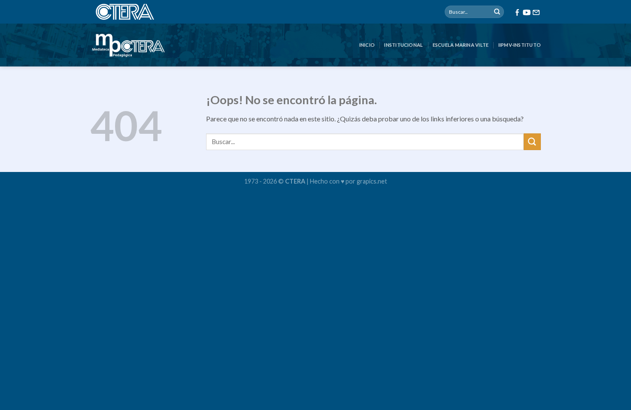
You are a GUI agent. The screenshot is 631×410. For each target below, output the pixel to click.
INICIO (367, 45)
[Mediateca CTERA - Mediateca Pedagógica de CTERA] (128, 45)
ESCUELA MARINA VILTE (460, 45)
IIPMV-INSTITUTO (519, 45)
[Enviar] (497, 12)
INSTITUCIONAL (403, 45)
